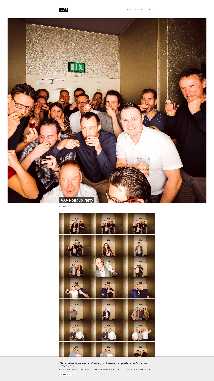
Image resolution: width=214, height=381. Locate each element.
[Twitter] (149, 10)
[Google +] (145, 10)
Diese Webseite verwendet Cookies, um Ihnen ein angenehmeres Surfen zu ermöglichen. (103, 364)
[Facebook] (141, 10)
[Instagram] (153, 10)
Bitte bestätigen (65, 374)
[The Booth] (63, 10)
